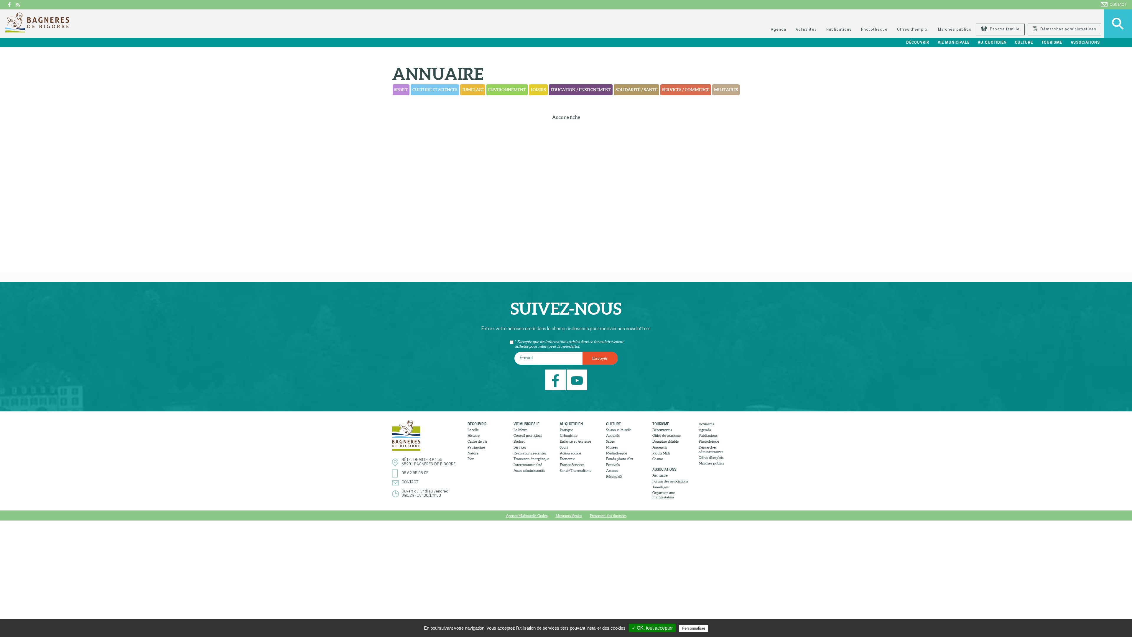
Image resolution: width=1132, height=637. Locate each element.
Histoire (474, 435)
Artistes (612, 470)
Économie (567, 459)
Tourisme (660, 424)
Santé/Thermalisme (575, 470)
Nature (473, 453)
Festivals (613, 465)
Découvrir (477, 424)
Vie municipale (526, 424)
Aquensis (659, 447)
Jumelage (473, 89)
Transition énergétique (531, 459)
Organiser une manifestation (663, 495)
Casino (657, 459)
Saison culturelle (618, 430)
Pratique (566, 430)
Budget (519, 441)
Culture (613, 424)
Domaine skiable (665, 441)
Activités (613, 435)
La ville (473, 430)
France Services (572, 465)
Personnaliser (693, 628)
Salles (610, 441)
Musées (612, 447)
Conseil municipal (528, 435)
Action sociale (570, 453)
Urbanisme (568, 435)
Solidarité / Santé (636, 89)
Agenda (778, 30)
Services (520, 447)
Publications (839, 30)
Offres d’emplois (711, 457)
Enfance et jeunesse (575, 441)
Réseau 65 (614, 476)
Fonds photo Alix (619, 459)
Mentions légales (569, 516)
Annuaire (660, 475)
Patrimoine (476, 447)
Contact (1118, 5)
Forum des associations (670, 481)
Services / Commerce (685, 89)
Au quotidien (571, 424)
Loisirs (538, 89)
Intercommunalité (528, 465)
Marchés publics (954, 30)
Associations (664, 469)
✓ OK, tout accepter (652, 628)
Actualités (806, 30)
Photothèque (874, 30)
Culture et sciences (434, 89)
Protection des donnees (608, 516)
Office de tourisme (666, 435)
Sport (401, 89)
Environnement (507, 89)
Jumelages (660, 487)
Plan (471, 459)
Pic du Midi (661, 453)
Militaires (726, 89)
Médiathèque (616, 453)
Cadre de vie (477, 441)
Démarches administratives (1067, 29)
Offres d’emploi (912, 30)
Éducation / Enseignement (581, 89)
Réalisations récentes (530, 453)
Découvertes (662, 430)
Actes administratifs (529, 470)
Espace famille (1004, 29)
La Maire (520, 430)
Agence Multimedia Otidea (527, 516)
